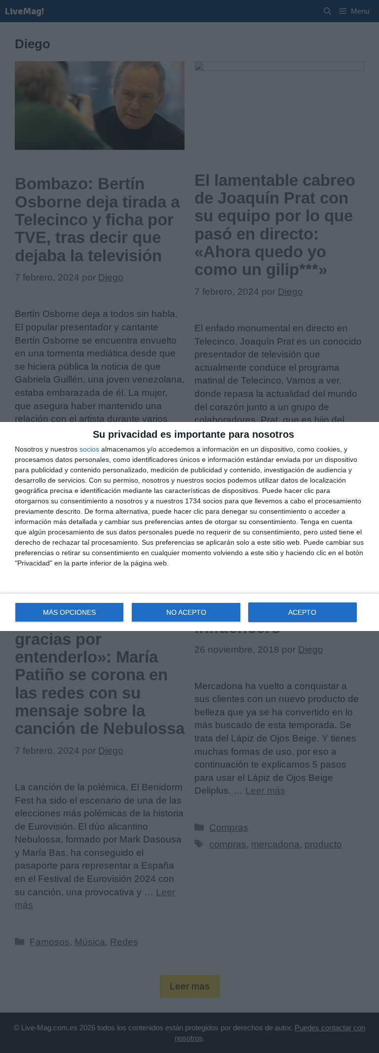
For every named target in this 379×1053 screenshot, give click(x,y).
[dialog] (189, 526)
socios (89, 449)
